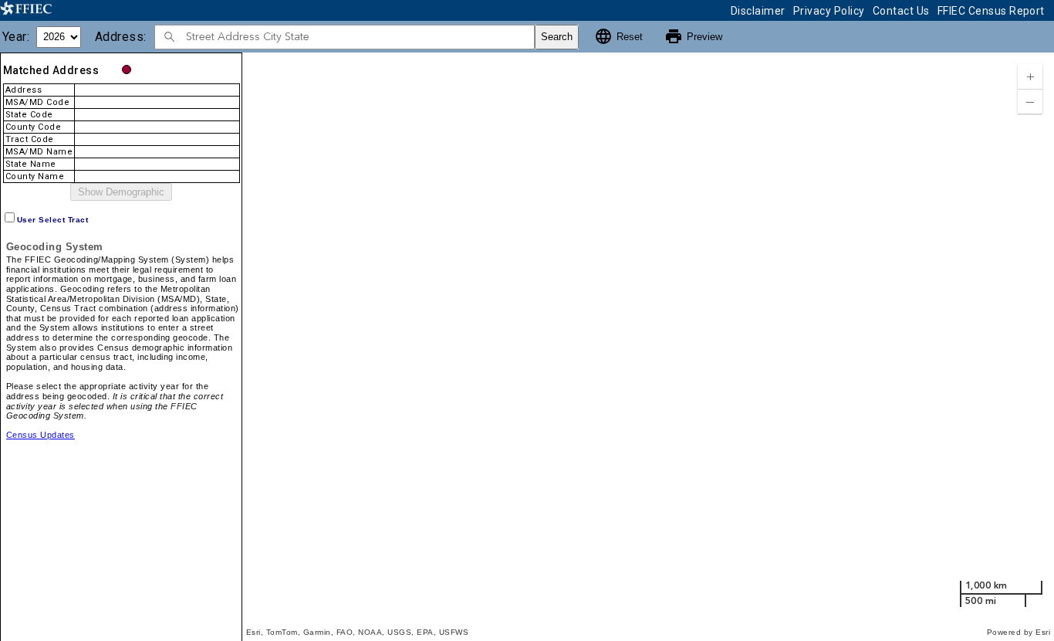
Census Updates (40, 434)
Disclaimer (758, 11)
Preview (693, 36)
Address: (124, 36)
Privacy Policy (829, 11)
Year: (19, 36)
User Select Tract (52, 219)
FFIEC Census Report (991, 11)
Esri (1042, 632)
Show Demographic (121, 192)
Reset (618, 36)
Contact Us (901, 11)
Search (557, 36)
